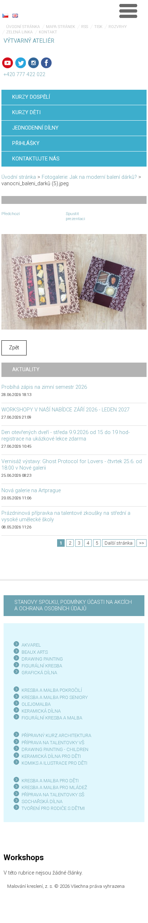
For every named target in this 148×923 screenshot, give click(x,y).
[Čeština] (5, 15)
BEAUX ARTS (35, 652)
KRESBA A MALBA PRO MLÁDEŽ (54, 787)
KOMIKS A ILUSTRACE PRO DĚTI (54, 763)
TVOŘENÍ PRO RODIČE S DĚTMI (53, 808)
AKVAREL (31, 645)
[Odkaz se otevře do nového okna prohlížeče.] (74, 282)
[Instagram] (33, 62)
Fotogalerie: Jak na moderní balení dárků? (89, 177)
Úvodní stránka (23, 26)
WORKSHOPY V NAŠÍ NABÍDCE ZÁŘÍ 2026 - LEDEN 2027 (65, 410)
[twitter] (20, 62)
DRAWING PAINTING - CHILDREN (55, 749)
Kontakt (48, 32)
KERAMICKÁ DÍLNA (41, 711)
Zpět (14, 348)
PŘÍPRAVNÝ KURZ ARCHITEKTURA (56, 735)
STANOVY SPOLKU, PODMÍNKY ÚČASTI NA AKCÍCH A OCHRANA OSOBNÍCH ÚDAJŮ (73, 605)
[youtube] (7, 62)
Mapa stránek (60, 26)
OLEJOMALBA (36, 704)
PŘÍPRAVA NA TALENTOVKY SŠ (53, 794)
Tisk (98, 26)
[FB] (46, 62)
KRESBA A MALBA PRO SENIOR (53, 697)
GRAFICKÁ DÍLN (38, 672)
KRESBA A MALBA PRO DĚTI (50, 780)
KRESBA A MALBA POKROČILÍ (52, 690)
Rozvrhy (117, 26)
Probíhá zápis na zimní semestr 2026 (44, 387)
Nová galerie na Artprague (31, 491)
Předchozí (10, 213)
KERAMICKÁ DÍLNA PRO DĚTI (51, 756)
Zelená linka (19, 32)
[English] (15, 15)
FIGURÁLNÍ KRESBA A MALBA (52, 718)
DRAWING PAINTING (42, 659)
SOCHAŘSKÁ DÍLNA (42, 801)
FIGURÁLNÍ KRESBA (42, 665)
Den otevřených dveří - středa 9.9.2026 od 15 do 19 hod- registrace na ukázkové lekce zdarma (65, 435)
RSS (84, 26)
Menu (128, 11)
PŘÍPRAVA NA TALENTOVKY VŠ (53, 742)
